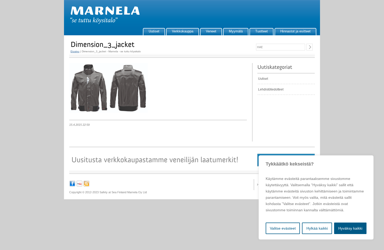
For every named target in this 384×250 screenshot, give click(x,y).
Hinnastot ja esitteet (295, 31)
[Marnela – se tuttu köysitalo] (102, 23)
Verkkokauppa (182, 31)
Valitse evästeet (283, 228)
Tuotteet (261, 31)
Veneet (211, 31)
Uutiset (154, 31)
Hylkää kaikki (317, 228)
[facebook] (72, 185)
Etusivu (75, 51)
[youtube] (79, 185)
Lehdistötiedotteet (270, 89)
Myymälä (236, 31)
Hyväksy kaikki (350, 228)
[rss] (86, 185)
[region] (316, 197)
